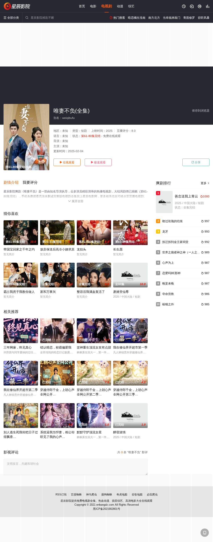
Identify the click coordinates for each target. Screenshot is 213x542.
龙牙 (165, 231)
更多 (205, 183)
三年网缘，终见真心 (18, 347)
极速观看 (98, 162)
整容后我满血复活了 (91, 291)
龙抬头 (81, 249)
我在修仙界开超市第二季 (21, 390)
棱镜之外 (168, 304)
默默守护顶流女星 (89, 432)
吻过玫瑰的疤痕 (172, 221)
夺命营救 (168, 294)
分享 (196, 162)
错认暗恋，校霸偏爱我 (55, 347)
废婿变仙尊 (121, 291)
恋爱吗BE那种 (171, 273)
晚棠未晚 (168, 283)
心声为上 (168, 262)
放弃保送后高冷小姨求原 (57, 249)
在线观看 (66, 162)
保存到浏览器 (200, 110)
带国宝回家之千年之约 (19, 249)
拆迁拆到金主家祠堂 (175, 242)
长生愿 (118, 249)
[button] (13, 183)
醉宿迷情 (119, 432)
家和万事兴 (48, 291)
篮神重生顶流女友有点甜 (94, 347)
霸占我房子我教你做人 (19, 291)
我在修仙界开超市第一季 (130, 347)
